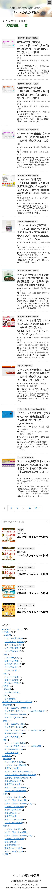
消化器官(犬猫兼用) (39, 383)
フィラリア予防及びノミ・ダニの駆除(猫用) (23, 746)
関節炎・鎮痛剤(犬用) (14, 823)
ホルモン (25, 250)
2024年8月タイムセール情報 (32, 536)
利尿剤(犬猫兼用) (12, 768)
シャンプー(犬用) (12, 657)
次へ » (37, 508)
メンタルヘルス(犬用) (14, 797)
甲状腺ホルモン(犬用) (14, 819)
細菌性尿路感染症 (40, 293)
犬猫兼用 (7, 635)
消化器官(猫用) (11, 845)
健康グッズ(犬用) (12, 661)
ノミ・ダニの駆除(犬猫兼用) (16, 708)
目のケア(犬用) (11, 667)
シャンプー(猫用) (12, 677)
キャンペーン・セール (12, 629)
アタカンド (31, 481)
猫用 (5, 673)
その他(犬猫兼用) (12, 692)
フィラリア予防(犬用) (14, 727)
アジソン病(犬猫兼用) (40, 479)
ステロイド (36, 247)
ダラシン (38, 198)
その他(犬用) (10, 699)
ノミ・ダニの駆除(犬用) (15, 724)
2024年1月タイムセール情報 (32, 612)
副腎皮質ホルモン (37, 250)
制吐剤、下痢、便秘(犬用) (16, 800)
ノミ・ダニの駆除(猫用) (15, 743)
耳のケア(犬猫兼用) (13, 651)
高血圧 (26, 483)
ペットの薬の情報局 (26, 12)
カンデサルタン (43, 481)
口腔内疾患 (28, 345)
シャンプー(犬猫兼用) (14, 638)
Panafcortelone (25, 247)
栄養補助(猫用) (11, 842)
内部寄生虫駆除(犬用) (14, 733)
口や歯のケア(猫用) (13, 683)
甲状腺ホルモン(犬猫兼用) (16, 787)
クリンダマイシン (27, 198)
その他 (5, 686)
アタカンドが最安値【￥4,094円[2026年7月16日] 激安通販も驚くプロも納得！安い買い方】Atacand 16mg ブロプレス (33, 468)
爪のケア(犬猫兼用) (13, 645)
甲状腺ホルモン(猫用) (14, 848)
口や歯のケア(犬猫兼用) (15, 642)
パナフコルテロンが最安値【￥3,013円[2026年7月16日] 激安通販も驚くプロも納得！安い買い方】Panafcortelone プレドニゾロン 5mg (33, 232)
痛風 (22, 434)
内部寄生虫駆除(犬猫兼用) (16, 714)
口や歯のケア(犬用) (13, 664)
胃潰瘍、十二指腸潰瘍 (28, 386)
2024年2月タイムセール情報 (32, 593)
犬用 (5, 654)
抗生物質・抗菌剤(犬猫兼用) (16, 778)
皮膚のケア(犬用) (12, 737)
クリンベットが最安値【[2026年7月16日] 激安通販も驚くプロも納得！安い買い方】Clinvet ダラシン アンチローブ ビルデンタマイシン (33, 327)
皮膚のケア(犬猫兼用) (14, 717)
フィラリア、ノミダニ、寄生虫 (17, 701)
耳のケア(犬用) (11, 670)
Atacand (23, 481)
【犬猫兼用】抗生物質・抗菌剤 (32, 60)
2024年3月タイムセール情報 (32, 574)
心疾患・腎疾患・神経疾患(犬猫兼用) (20, 775)
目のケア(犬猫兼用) (13, 648)
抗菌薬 (36, 345)
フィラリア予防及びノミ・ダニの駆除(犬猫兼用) (25, 711)
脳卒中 (20, 483)
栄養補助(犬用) (11, 813)
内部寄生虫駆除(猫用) (14, 749)
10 (30, 508)
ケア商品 (6, 632)
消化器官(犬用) (11, 816)
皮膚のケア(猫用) (12, 753)
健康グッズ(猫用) (12, 680)
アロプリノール (32, 432)
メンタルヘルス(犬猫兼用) (16, 765)
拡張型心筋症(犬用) (13, 810)
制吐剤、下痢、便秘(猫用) (16, 832)
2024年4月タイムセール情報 (32, 555)
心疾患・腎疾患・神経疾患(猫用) (18, 835)
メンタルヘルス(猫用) (14, 829)
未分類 (5, 854)
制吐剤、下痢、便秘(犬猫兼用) (17, 771)
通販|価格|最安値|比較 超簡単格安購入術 (26, 881)
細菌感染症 (44, 345)
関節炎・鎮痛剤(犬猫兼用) (16, 791)
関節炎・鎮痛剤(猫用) (14, 851)
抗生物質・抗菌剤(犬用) (15, 807)
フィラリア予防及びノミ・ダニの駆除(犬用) (23, 730)
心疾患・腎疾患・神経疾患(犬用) (18, 803)
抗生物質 (20, 200)
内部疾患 (6, 755)
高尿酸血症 (29, 434)
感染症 (45, 198)
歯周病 (28, 200)
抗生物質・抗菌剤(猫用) (15, 839)
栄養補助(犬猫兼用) (13, 781)
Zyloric (22, 432)
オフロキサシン (26, 293)
